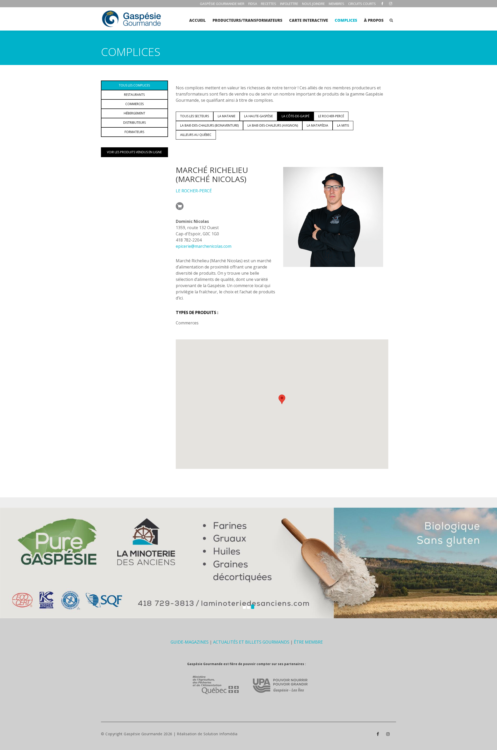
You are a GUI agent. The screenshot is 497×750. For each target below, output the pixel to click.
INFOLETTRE (289, 3)
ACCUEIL (197, 20)
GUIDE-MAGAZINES (190, 642)
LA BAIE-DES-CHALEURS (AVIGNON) (272, 125)
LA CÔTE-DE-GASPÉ (295, 116)
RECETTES (268, 3)
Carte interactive (308, 20)
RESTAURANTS (134, 94)
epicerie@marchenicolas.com (203, 246)
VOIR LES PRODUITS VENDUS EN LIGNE (134, 152)
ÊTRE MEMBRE (308, 642)
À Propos (374, 20)
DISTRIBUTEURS (134, 122)
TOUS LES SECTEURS (194, 116)
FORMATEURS (134, 132)
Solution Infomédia (220, 733)
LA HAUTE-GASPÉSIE (258, 116)
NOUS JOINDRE (313, 3)
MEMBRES (336, 3)
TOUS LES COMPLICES (134, 85)
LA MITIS (343, 125)
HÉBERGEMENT (134, 113)
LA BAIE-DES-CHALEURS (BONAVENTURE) (209, 125)
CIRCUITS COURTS (362, 3)
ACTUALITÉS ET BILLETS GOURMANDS (251, 642)
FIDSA (252, 3)
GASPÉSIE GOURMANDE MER (222, 3)
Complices (346, 20)
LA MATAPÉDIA (317, 125)
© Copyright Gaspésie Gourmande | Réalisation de (152, 733)
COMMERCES (134, 104)
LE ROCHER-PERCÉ (331, 116)
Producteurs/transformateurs (247, 20)
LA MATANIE (226, 116)
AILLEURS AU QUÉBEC (195, 135)
